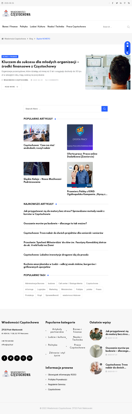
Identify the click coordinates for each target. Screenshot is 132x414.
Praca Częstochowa (76, 27)
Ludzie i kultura (37, 27)
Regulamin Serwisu (56, 384)
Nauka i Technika (55, 27)
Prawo (98, 289)
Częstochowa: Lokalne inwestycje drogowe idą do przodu (56, 255)
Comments (53, 80)
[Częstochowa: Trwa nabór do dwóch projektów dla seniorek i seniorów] (96, 367)
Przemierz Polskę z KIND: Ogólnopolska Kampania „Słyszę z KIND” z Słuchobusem (86, 194)
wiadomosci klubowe (71, 295)
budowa (51, 283)
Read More (10, 87)
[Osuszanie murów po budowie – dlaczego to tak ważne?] (96, 351)
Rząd (40, 295)
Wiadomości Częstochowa (16, 80)
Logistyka (41, 289)
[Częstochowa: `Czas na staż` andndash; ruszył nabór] (36, 132)
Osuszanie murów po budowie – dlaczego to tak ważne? (55, 223)
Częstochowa (92, 283)
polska (89, 289)
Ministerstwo (66, 289)
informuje (29, 289)
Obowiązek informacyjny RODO (62, 374)
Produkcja (29, 295)
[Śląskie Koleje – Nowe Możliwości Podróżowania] (36, 168)
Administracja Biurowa (34, 283)
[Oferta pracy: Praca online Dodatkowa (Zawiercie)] (80, 137)
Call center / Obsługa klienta (70, 283)
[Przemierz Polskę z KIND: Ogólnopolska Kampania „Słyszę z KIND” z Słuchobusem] (80, 175)
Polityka (24, 27)
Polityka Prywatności (57, 379)
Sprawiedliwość (52, 295)
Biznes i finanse (10, 27)
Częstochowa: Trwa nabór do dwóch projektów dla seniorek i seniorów (63, 233)
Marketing (53, 289)
